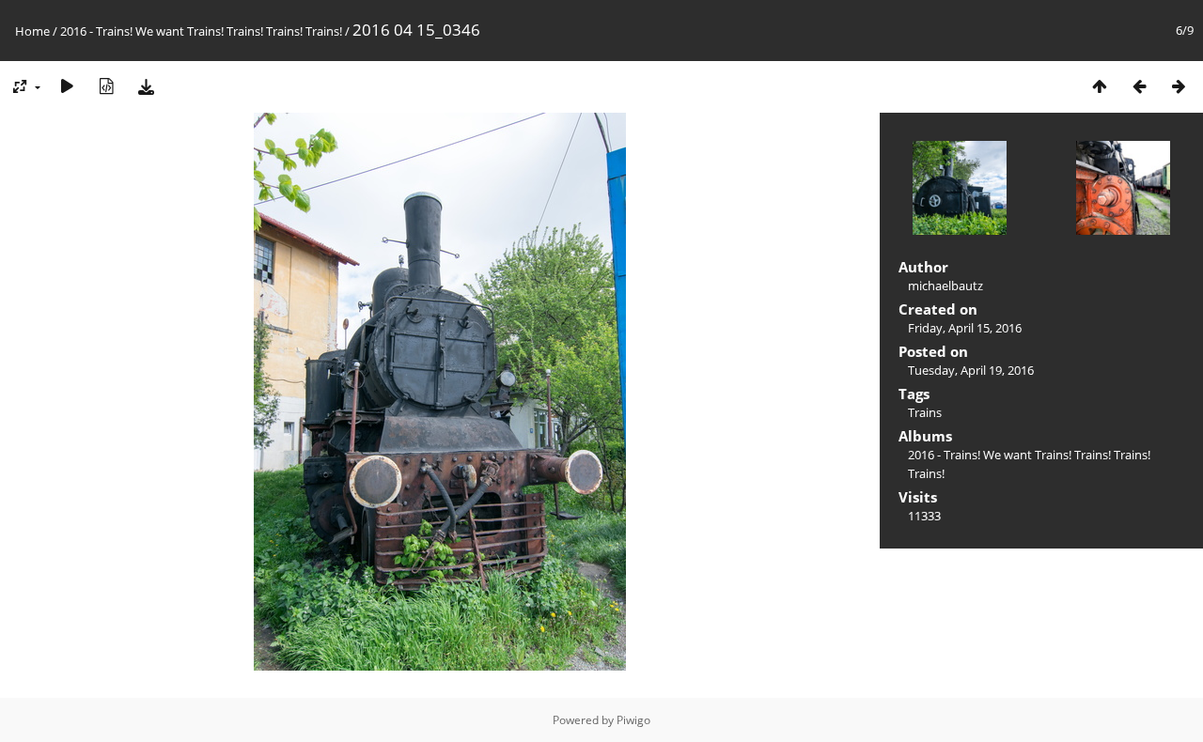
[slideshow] (66, 86)
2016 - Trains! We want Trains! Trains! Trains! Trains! (201, 31)
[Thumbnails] (1099, 86)
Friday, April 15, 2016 (965, 327)
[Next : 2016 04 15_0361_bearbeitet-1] (1178, 86)
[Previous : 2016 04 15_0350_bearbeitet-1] (1139, 86)
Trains (925, 412)
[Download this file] (145, 86)
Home (32, 31)
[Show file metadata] (106, 86)
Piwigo (633, 720)
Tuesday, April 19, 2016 (971, 370)
